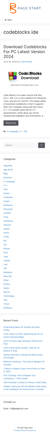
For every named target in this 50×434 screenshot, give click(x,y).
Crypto (6, 201)
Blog (5, 173)
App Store (8, 169)
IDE (25, 131)
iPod (5, 252)
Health (6, 229)
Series (6, 288)
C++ (21, 131)
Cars (5, 189)
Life (5, 268)
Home (6, 233)
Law (5, 264)
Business (7, 177)
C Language (12, 131)
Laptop (6, 260)
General (7, 225)
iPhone (6, 248)
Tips (5, 300)
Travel (6, 304)
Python (6, 284)
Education (8, 209)
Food (5, 217)
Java (5, 256)
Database (8, 205)
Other (6, 280)
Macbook (7, 272)
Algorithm (7, 165)
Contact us (31, 430)
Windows (7, 308)
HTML (6, 237)
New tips (7, 276)
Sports (6, 292)
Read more (11, 123)
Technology (8, 296)
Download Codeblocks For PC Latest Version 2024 (25, 51)
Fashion (7, 213)
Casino (6, 193)
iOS (5, 244)
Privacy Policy (20, 430)
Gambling (7, 221)
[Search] (41, 145)
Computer (8, 197)
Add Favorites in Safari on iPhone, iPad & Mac (25, 382)
